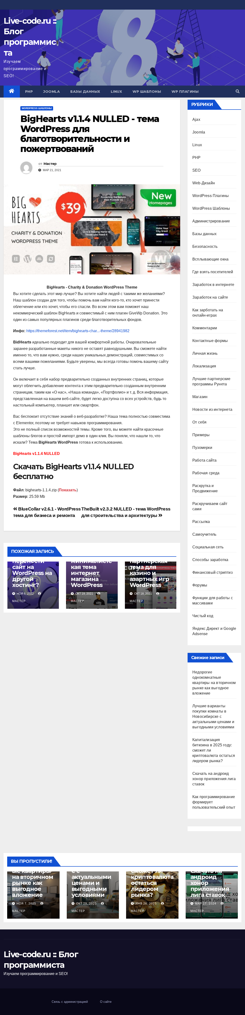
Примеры (201, 435)
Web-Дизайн (203, 183)
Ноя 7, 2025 (26, 903)
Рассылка (201, 522)
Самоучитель (204, 534)
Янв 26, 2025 (146, 903)
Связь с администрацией (70, 1001)
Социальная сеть (207, 547)
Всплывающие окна (210, 259)
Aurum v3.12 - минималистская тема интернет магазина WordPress (91, 569)
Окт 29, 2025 (86, 903)
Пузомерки (202, 448)
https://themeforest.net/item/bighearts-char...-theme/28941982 (77, 331)
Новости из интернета (212, 409)
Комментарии (204, 328)
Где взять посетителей (212, 272)
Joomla (51, 91)
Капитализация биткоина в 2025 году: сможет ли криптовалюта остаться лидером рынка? (152, 873)
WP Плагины (185, 91)
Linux (116, 91)
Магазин (199, 397)
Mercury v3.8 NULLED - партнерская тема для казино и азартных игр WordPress (149, 566)
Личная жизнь (204, 353)
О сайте (105, 1001)
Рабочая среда (206, 473)
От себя (199, 422)
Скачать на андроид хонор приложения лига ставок (214, 778)
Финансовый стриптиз (212, 572)
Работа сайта (204, 460)
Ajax (196, 119)
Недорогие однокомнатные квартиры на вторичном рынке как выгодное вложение (214, 682)
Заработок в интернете (213, 285)
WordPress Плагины (210, 196)
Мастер (50, 164)
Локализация (204, 366)
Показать (68, 490)
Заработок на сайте (210, 297)
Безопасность (204, 246)
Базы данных (85, 91)
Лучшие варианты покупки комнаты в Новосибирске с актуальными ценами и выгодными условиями (213, 716)
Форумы (199, 585)
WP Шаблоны (147, 91)
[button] (237, 91)
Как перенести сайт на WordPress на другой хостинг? (32, 569)
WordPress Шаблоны (37, 108)
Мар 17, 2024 (205, 903)
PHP (29, 91)
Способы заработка (210, 560)
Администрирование (211, 221)
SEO (196, 170)
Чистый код (202, 616)
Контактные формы (210, 341)
